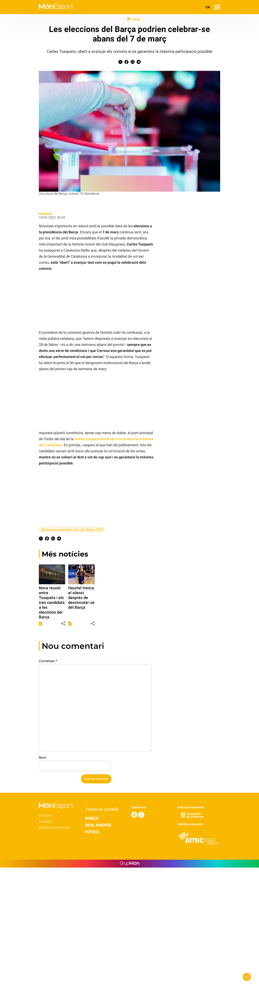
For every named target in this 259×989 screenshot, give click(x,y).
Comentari (48, 661)
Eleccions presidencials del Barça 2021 (72, 529)
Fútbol (92, 832)
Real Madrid (98, 825)
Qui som (45, 815)
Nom (42, 757)
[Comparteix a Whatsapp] (133, 63)
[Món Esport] (36, 13)
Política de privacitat (54, 827)
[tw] (141, 816)
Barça (136, 19)
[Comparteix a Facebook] (126, 63)
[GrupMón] (129, 864)
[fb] (134, 816)
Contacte (45, 821)
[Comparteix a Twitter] (120, 63)
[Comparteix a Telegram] (139, 63)
